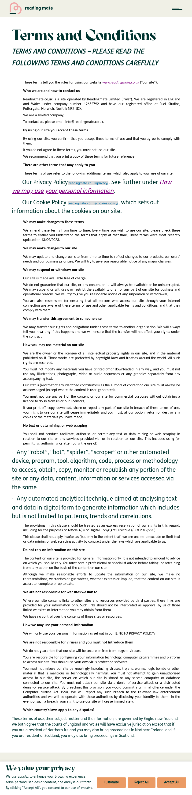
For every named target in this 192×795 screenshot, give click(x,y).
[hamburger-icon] (177, 8)
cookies (23, 777)
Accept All (171, 782)
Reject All (141, 782)
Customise (111, 782)
